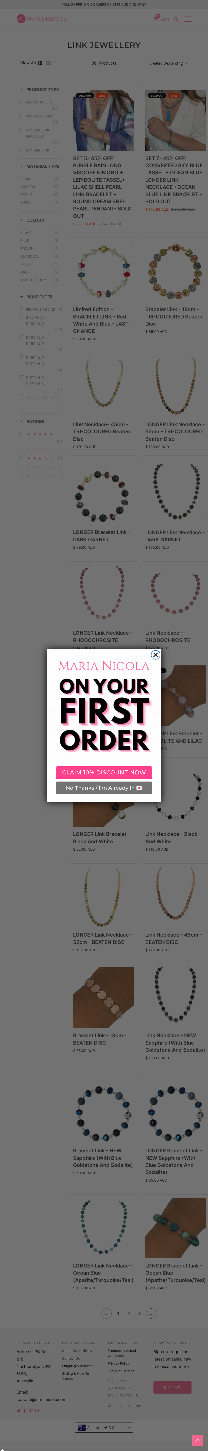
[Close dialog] (155, 654)
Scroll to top (197, 1440)
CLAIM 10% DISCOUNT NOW (104, 772)
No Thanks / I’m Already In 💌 (104, 788)
